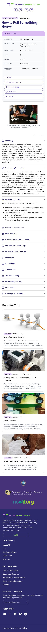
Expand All (40, 135)
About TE (6, 545)
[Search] (15, 10)
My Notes (12, 92)
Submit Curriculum (10, 570)
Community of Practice (13, 581)
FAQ (4, 548)
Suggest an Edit (15, 82)
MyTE (16, 535)
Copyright (33, 127)
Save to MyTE (14, 87)
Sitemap (6, 559)
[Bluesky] (20, 614)
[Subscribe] (20, 10)
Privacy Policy (21, 628)
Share (11, 97)
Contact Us (7, 555)
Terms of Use (8, 628)
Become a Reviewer (11, 574)
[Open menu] (31, 10)
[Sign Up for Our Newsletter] (26, 602)
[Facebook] (10, 614)
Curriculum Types (10, 552)
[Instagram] (15, 614)
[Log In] (26, 10)
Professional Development (14, 578)
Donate (6, 585)
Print (10, 77)
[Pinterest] (26, 614)
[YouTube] (5, 614)
